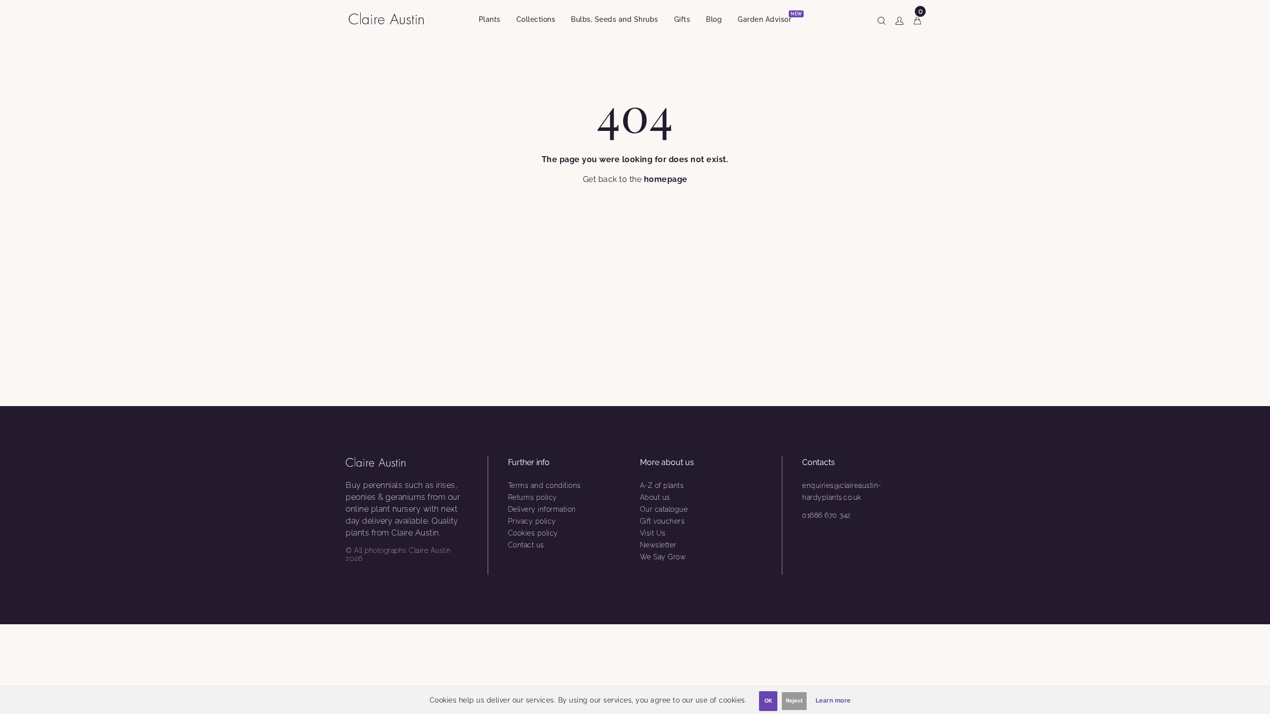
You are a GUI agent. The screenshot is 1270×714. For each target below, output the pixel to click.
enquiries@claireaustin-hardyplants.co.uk (842, 491)
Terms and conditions (544, 485)
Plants (490, 19)
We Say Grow (663, 557)
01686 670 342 (826, 515)
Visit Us (653, 533)
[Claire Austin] (390, 18)
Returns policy (532, 497)
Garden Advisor (768, 17)
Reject (794, 701)
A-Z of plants (662, 485)
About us (655, 497)
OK (768, 701)
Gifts (682, 19)
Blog (714, 19)
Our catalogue (664, 509)
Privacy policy (532, 521)
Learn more (833, 700)
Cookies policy (533, 533)
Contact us (526, 545)
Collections (536, 19)
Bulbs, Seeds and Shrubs (614, 19)
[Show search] (882, 19)
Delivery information (542, 509)
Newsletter (658, 545)
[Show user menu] (899, 19)
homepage (666, 179)
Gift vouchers (662, 521)
